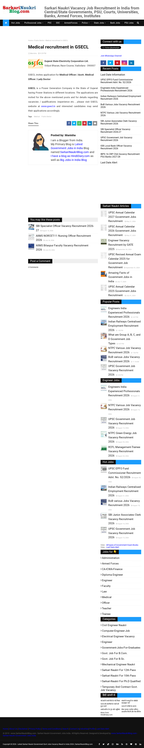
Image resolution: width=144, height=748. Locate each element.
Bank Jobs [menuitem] (115, 23)
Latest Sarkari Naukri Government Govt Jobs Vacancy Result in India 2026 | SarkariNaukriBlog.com (55, 744)
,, (28, 249)
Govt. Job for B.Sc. (113, 658)
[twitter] (110, 62)
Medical (37, 117)
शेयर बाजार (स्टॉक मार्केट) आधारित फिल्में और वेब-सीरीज (131, 710)
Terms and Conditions (51, 729)
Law (104, 591)
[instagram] (124, 62)
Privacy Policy (35, 729)
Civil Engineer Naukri (114, 625)
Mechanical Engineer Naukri (118, 664)
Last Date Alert (112, 547)
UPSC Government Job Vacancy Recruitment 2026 (116, 139)
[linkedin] (131, 62)
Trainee (106, 614)
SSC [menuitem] (58, 23)
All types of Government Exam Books (122, 545)
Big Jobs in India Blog (73, 160)
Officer (106, 602)
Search (65, 729)
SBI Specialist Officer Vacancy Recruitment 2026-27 (115, 130)
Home (30, 40)
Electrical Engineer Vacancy (118, 636)
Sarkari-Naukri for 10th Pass (119, 675)
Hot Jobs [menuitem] (15, 23)
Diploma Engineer (112, 574)
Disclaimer (23, 729)
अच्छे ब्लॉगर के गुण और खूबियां (110, 709)
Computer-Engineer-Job (116, 630)
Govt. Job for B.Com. (114, 653)
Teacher (106, 608)
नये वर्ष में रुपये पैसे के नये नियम (110, 701)
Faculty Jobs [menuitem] (11, 29)
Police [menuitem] (85, 23)
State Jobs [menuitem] (99, 23)
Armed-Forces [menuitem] (70, 23)
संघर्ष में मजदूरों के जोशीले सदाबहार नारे (130, 702)
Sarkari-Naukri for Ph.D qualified (121, 681)
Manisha (33, 53)
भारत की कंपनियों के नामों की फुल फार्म (110, 705)
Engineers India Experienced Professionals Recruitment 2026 (116, 89)
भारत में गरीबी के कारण (129, 706)
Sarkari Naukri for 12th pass (119, 670)
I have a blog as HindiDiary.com (70, 156)
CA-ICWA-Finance (112, 569)
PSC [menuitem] (50, 23)
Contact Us (74, 729)
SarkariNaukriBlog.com (74, 152)
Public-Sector (39, 40)
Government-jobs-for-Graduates (121, 647)
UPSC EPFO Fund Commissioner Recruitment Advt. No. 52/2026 (117, 81)
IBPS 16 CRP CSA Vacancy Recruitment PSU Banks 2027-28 (120, 155)
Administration (110, 558)
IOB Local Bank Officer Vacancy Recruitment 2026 (116, 147)
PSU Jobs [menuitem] (129, 23)
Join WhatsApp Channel (111, 56)
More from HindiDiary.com (106, 714)
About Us (13, 729)
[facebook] (103, 62)
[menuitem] (6, 23)
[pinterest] (117, 62)
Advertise (84, 729)
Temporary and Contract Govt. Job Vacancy (119, 688)
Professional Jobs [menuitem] (32, 23)
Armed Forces (110, 563)
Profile (92, 729)
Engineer (107, 580)
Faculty (106, 586)
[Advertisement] (14, 83)
